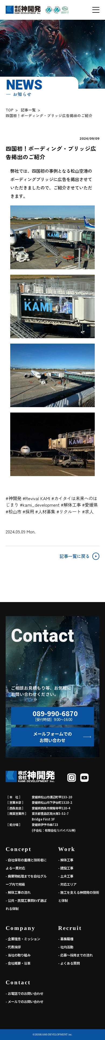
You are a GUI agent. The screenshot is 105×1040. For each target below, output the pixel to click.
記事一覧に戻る (75, 556)
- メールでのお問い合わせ (24, 1001)
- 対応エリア (67, 884)
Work (66, 849)
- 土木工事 (65, 876)
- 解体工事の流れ (18, 892)
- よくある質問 (69, 963)
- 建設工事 (65, 868)
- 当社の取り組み (18, 955)
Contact (18, 982)
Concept (19, 849)
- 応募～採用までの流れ (75, 955)
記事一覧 (28, 110)
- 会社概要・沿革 (18, 963)
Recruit (70, 928)
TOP (9, 110)
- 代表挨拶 (13, 947)
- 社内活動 (65, 947)
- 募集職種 (65, 938)
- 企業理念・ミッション (23, 938)
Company (21, 928)
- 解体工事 (65, 860)
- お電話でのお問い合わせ (24, 993)
